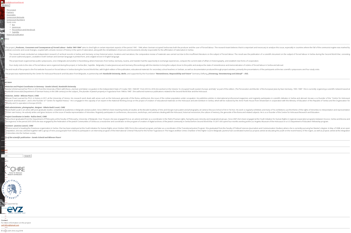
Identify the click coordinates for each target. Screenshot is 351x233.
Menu (6, 5)
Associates (11, 15)
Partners (10, 12)
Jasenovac (16, 27)
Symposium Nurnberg (16, 20)
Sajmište (15, 32)
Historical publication (15, 34)
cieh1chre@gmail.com (10, 225)
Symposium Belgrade (15, 17)
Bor (13, 24)
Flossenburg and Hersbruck (23, 29)
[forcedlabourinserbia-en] (12, 2)
